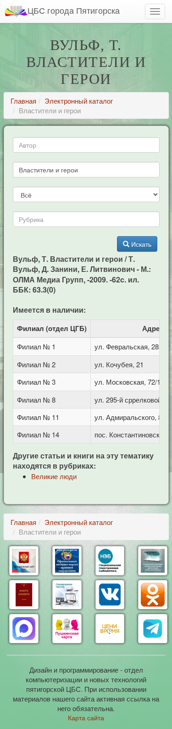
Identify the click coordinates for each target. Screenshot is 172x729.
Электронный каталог (78, 100)
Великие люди (54, 476)
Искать (140, 244)
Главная (23, 100)
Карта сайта (86, 717)
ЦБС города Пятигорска (74, 10)
